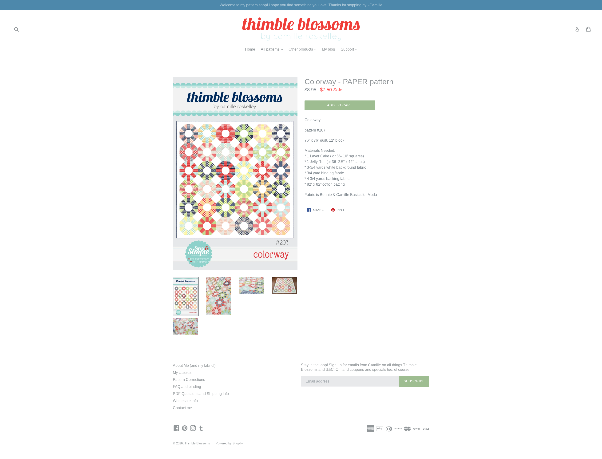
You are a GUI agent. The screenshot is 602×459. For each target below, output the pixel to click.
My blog (328, 49)
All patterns (273, 49)
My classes (182, 373)
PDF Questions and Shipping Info (201, 394)
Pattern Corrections (189, 380)
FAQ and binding (187, 387)
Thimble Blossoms (197, 443)
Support (350, 49)
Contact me (182, 408)
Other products (304, 49)
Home (250, 49)
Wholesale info (185, 401)
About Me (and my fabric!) (194, 365)
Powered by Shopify (229, 443)
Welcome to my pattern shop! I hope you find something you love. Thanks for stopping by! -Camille (301, 5)
